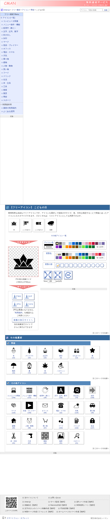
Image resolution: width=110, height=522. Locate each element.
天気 (5, 55)
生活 (5, 80)
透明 (59, 254)
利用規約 (18, 313)
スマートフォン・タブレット (18, 518)
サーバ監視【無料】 (58, 502)
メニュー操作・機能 (11, 24)
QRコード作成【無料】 (85, 502)
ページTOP (100, 333)
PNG (18, 296)
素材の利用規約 (9, 108)
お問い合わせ (55, 498)
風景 (5, 93)
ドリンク (7, 76)
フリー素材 (16, 10)
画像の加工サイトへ (23, 320)
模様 (5, 90)
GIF (30, 296)
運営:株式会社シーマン (99, 518)
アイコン (25, 10)
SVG (30, 304)
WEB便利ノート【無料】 (86, 505)
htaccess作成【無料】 (59, 505)
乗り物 (6, 59)
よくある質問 (8, 111)
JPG (18, 304)
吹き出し (7, 35)
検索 (105, 10)
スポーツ (7, 100)
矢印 (5, 38)
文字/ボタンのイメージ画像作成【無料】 (40, 508)
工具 (5, 86)
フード (6, 73)
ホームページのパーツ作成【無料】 (72, 512)
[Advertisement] (11, 161)
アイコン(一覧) (9, 18)
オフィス (7, 49)
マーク (6, 42)
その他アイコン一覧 (58, 236)
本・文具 (7, 83)
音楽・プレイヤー (10, 45)
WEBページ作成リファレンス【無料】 (39, 512)
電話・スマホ (8, 52)
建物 (5, 62)
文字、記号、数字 (10, 31)
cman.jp (6, 10)
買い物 (6, 69)
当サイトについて (31, 498)
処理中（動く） (9, 28)
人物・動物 (8, 66)
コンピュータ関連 (10, 21)
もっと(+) (100, 247)
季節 (32, 10)
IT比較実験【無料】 (67, 508)
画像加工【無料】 (31, 505)
